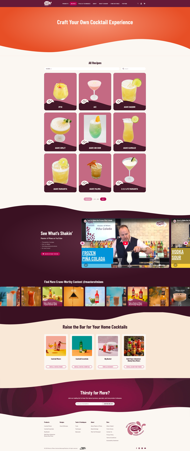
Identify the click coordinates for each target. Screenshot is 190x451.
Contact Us (109, 432)
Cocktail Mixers (48, 426)
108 (98, 199)
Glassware (77, 432)
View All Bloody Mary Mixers (134, 366)
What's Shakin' (110, 426)
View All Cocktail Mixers (56, 366)
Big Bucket (47, 432)
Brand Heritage (94, 429)
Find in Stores (110, 429)
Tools (76, 426)
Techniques (78, 429)
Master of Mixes (48, 3)
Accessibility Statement (112, 440)
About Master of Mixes (96, 426)
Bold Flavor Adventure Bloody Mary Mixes (49, 435)
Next (103, 199)
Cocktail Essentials (49, 429)
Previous (82, 243)
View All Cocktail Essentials (82, 366)
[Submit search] (123, 68)
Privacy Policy (110, 434)
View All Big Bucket (108, 366)
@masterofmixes (93, 282)
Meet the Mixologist (96, 432)
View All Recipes (64, 426)
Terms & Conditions (111, 437)
